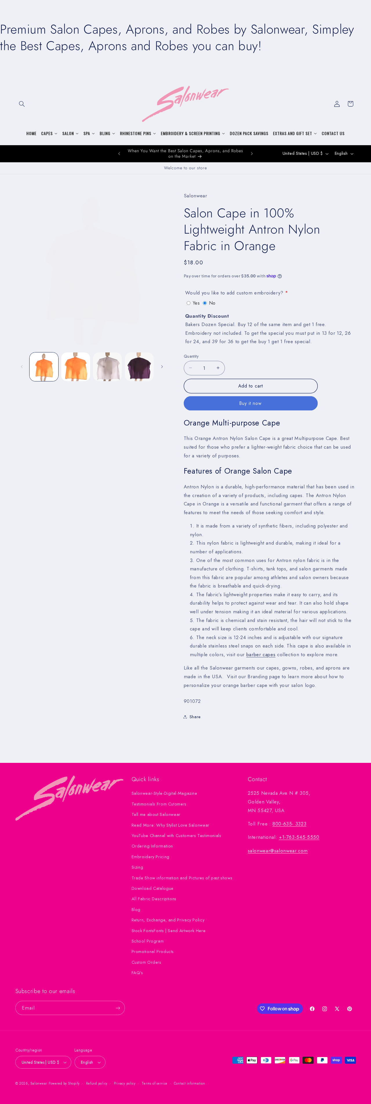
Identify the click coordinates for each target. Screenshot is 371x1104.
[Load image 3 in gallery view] (107, 366)
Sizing (137, 867)
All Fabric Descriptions (154, 899)
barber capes (261, 654)
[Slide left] (21, 366)
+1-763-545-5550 (299, 837)
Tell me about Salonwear (156, 814)
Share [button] (195, 716)
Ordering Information (152, 846)
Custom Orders (146, 962)
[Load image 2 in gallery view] (75, 366)
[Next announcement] (251, 153)
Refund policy (97, 1083)
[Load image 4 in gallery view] (139, 366)
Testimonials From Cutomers (159, 804)
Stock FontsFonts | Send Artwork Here (169, 930)
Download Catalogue (153, 888)
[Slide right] (162, 366)
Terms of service (155, 1083)
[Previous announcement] (119, 153)
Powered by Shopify (64, 1083)
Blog (136, 909)
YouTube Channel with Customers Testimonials (176, 835)
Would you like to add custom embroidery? (234, 292)
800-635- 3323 (289, 823)
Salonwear (38, 1083)
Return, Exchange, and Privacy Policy (168, 920)
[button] (22, 103)
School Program (148, 941)
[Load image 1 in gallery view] (44, 366)
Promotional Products (153, 951)
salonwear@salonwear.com (278, 850)
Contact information (189, 1083)
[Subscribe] (117, 1008)
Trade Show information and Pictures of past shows (182, 878)
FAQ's (137, 973)
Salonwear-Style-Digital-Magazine (164, 793)
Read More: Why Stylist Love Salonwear (171, 825)
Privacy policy (125, 1083)
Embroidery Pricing (151, 857)
